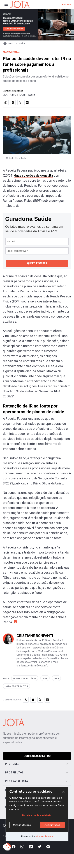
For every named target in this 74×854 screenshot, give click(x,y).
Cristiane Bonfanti (13, 91)
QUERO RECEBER (37, 263)
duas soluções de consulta (33, 175)
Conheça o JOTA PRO (37, 756)
